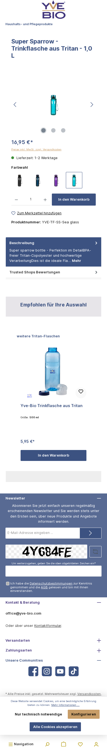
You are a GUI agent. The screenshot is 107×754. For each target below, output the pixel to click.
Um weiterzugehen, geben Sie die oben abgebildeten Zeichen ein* (54, 563)
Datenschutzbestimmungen (51, 583)
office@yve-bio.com (23, 613)
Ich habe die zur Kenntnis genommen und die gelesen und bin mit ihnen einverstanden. (51, 587)
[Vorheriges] (15, 104)
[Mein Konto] (96, 743)
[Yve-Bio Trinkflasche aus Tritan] (53, 371)
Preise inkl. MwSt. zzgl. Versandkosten (36, 149)
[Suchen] (47, 743)
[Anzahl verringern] (16, 200)
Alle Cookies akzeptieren (55, 727)
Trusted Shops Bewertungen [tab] (34, 272)
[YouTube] (60, 671)
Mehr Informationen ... (65, 704)
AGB (44, 587)
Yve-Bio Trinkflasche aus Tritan (52, 405)
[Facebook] (33, 671)
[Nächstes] (92, 104)
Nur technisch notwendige (38, 714)
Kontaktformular (47, 626)
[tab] (53, 252)
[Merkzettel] (80, 743)
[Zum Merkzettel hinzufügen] (80, 392)
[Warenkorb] (64, 744)
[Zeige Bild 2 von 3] (53, 130)
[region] (53, 104)
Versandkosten (89, 694)
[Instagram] (47, 671)
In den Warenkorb (73, 199)
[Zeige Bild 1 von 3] (43, 130)
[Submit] (91, 533)
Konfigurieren (83, 714)
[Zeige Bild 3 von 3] (63, 130)
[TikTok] (73, 671)
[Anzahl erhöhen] (45, 200)
